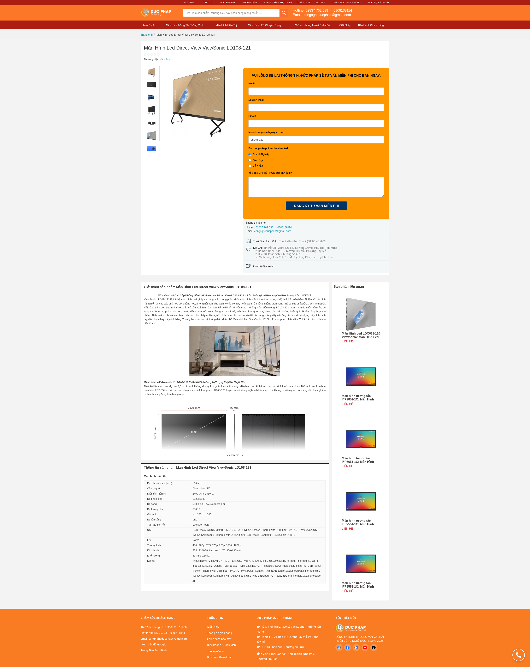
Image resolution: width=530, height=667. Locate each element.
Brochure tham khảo (219, 657)
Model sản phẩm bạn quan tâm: (266, 132)
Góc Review (227, 2)
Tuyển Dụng (304, 2)
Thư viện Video (216, 651)
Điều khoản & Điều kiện (221, 645)
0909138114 (342, 10)
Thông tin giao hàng (219, 633)
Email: (252, 116)
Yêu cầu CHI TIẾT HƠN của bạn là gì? (270, 172)
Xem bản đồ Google (154, 644)
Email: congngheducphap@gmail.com (322, 15)
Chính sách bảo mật (219, 639)
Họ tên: (252, 83)
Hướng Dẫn (249, 2)
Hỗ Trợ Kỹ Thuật (378, 2)
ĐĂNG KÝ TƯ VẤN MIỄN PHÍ (316, 206)
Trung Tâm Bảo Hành (154, 650)
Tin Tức (207, 2)
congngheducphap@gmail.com (272, 231)
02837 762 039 (317, 10)
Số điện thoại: (256, 99)
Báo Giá (320, 2)
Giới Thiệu (189, 2)
